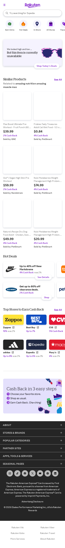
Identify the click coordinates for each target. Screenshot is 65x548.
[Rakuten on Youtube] (40, 473)
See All (58, 79)
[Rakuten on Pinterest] (47, 473)
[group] (17, 116)
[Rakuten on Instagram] (10, 473)
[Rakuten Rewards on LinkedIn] (55, 473)
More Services (17, 538)
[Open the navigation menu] (4, 5)
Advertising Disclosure (32, 501)
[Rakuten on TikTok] (17, 473)
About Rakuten (47, 538)
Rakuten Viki (18, 527)
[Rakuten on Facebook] (25, 473)
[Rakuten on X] (32, 473)
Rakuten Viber (48, 527)
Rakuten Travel (47, 533)
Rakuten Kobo (17, 533)
